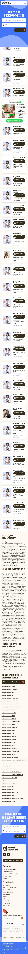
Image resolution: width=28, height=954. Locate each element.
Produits (5, 896)
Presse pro (6, 905)
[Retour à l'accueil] (13, 848)
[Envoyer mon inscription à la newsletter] (22, 918)
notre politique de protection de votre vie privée (8, 951)
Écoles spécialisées (8, 892)
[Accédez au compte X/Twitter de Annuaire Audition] (8, 854)
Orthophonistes (7, 876)
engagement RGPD (19, 931)
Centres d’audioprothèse (9, 869)
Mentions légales (7, 939)
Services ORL (6, 890)
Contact (5, 941)
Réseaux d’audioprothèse (10, 887)
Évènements (6, 903)
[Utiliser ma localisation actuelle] (24, 831)
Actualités (5, 899)
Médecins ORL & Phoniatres (10, 874)
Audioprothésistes (8, 871)
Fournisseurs (6, 885)
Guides (5, 878)
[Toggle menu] (25, 3)
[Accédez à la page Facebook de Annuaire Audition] (4, 854)
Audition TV (6, 901)
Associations (6, 894)
